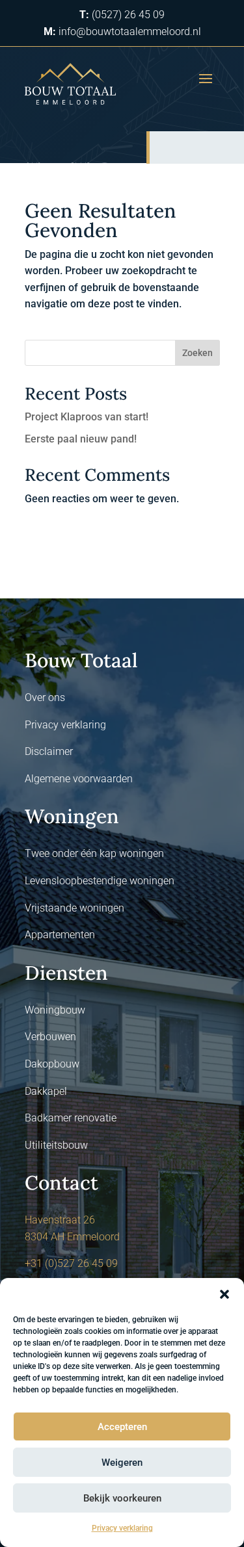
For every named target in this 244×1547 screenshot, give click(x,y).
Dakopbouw (52, 1064)
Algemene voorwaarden (79, 779)
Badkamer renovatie (70, 1118)
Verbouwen (50, 1036)
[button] (224, 1294)
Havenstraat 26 (60, 1220)
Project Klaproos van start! (86, 417)
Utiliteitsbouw (56, 1145)
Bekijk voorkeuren (122, 1498)
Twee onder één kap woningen (94, 853)
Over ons (45, 697)
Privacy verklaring (122, 1528)
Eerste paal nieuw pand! (81, 439)
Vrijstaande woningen (74, 908)
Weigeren (122, 1462)
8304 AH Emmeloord (72, 1237)
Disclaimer (49, 751)
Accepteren (122, 1427)
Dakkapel (46, 1091)
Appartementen (60, 934)
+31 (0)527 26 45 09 (71, 1263)
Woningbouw (55, 1010)
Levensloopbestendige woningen (99, 881)
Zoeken (197, 353)
